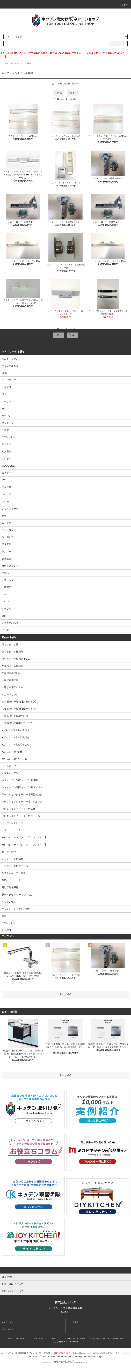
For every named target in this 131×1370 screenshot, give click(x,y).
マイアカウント (8, 1322)
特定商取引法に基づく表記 (75, 1338)
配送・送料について (41, 1338)
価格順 (67, 83)
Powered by (48, 1362)
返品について (57, 1338)
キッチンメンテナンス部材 (21, 63)
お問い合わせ (7, 1329)
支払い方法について (23, 1338)
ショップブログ (59, 1342)
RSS (69, 1342)
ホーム (6, 63)
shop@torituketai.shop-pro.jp (88, 1357)
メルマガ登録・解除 (115, 1338)
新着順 (75, 83)
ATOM (75, 1342)
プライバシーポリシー (96, 1338)
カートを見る (72, 1322)
